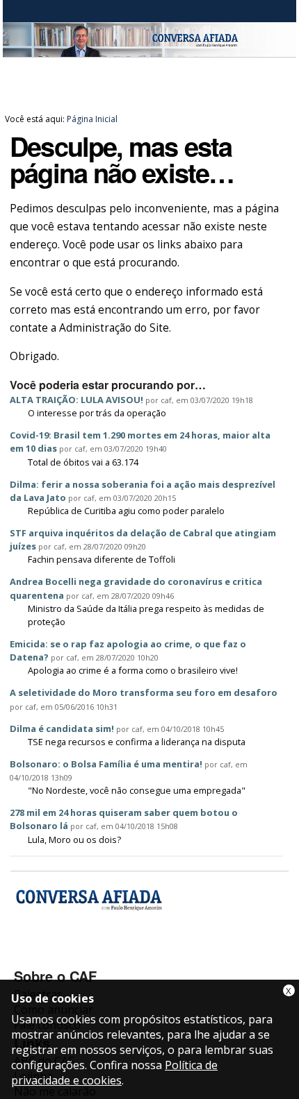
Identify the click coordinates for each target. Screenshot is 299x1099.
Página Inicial (92, 119)
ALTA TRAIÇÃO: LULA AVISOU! (76, 399)
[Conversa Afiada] (149, 49)
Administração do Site (114, 328)
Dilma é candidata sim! (62, 728)
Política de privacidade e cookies (114, 1072)
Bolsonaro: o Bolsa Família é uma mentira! (106, 764)
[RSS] (137, 956)
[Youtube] (63, 956)
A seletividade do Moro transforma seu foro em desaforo (143, 692)
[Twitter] (100, 956)
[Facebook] (27, 956)
